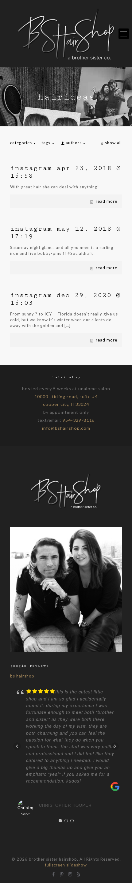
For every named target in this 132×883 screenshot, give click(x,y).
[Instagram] (70, 873)
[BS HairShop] (66, 33)
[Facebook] (53, 873)
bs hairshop (22, 676)
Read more (106, 201)
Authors (74, 142)
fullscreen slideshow (66, 864)
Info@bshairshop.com (66, 428)
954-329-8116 (79, 420)
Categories (21, 142)
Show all (113, 142)
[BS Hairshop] (66, 508)
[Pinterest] (62, 873)
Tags (45, 142)
